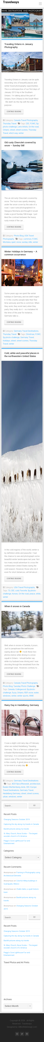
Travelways (11, 2)
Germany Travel (27, 337)
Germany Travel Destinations (26, 331)
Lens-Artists (23, 127)
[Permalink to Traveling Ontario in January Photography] (22, 62)
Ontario (6, 130)
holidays (6, 341)
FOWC (32, 123)
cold (17, 590)
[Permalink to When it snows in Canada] (22, 624)
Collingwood (20, 689)
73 (9, 590)
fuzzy (14, 692)
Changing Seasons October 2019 (17, 819)
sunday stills (27, 242)
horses (15, 594)
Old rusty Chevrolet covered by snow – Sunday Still (20, 144)
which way (13, 133)
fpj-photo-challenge (11, 337)
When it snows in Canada (17, 606)
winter (21, 133)
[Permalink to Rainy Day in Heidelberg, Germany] (22, 723)
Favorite (23, 590)
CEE (27, 123)
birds (23, 787)
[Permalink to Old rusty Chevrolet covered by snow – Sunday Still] (22, 170)
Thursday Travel (9, 123)
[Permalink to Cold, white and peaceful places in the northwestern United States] (22, 451)
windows (7, 696)
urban (5, 796)
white (38, 594)
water (36, 692)
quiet (13, 242)
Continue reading (15, 112)
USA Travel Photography (24, 587)
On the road (34, 127)
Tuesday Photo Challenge (24, 686)
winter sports (22, 696)
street (12, 130)
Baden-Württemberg (11, 787)
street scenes (22, 130)
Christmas (30, 334)
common (27, 239)
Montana (7, 242)
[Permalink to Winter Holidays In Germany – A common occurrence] (22, 272)
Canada (11, 689)
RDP (26, 692)
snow (18, 242)
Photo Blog (19, 236)
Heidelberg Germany (11, 793)
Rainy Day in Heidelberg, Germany (21, 705)
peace (32, 594)
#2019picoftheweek (20, 784)
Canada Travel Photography (26, 120)
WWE (31, 696)
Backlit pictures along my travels (16, 829)
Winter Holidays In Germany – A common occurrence (20, 253)
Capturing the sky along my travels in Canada (21, 824)
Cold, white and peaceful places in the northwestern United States (21, 355)
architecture (35, 784)
